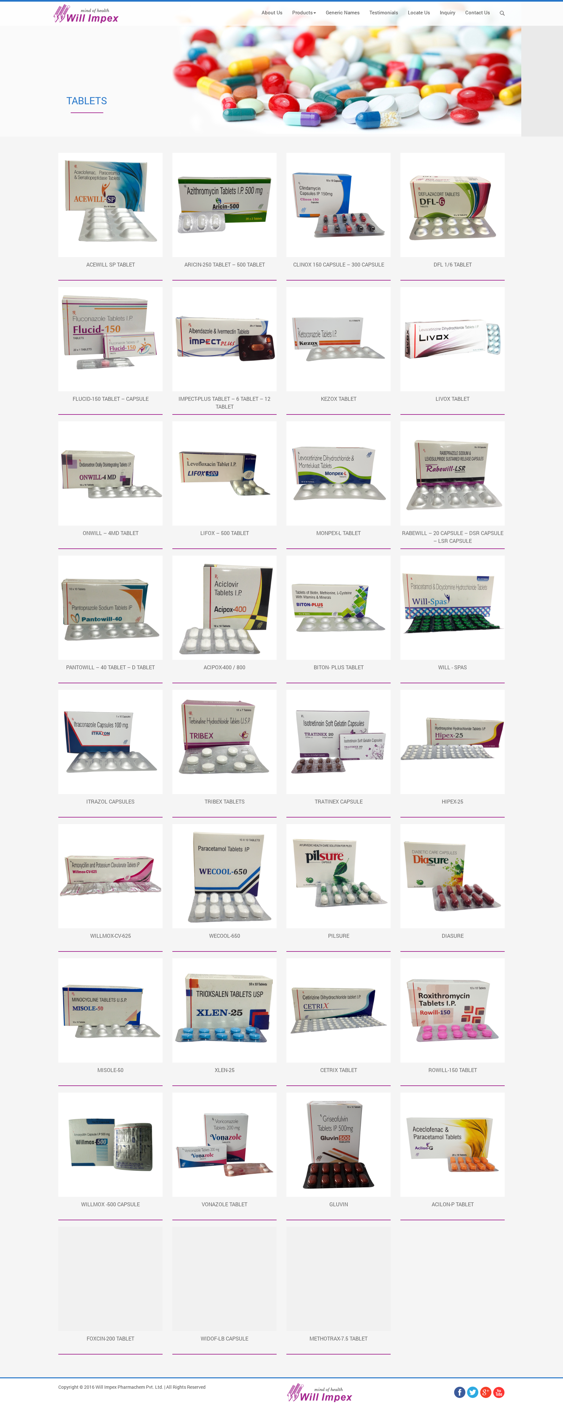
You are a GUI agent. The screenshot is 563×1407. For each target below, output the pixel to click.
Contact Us (477, 12)
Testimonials (383, 12)
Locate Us (419, 12)
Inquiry (447, 12)
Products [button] (302, 12)
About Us (272, 12)
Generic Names (343, 12)
